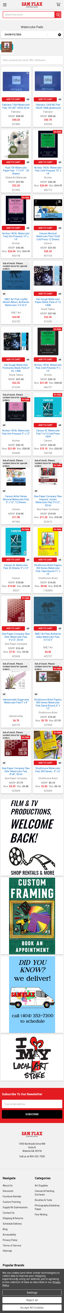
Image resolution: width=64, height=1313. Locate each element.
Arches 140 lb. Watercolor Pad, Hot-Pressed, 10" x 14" (16, 236)
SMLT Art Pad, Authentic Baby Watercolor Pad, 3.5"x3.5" (48, 636)
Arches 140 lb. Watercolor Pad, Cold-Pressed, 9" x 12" (48, 368)
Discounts (8, 1191)
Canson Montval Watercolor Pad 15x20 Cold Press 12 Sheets (48, 236)
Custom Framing (12, 1202)
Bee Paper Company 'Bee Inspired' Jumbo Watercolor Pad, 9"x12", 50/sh (48, 501)
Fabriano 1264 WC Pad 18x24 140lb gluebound (48, 106)
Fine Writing (41, 1214)
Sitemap (7, 1250)
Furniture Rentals (12, 1196)
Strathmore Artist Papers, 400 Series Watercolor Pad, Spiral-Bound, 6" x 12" (48, 704)
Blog (5, 1229)
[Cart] (59, 4)
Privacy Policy (10, 1240)
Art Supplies (41, 1185)
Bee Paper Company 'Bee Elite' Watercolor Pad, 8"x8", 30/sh (16, 771)
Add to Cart (13, 99)
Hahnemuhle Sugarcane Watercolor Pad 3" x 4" (16, 701)
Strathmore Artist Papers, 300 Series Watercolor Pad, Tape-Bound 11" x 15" (48, 570)
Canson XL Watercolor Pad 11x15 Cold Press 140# (48, 433)
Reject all (32, 1300)
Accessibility (9, 1234)
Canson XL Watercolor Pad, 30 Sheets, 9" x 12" (16, 567)
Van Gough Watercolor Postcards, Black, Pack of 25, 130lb (16, 368)
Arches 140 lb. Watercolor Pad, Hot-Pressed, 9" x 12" (16, 432)
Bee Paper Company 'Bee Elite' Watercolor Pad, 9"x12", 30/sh (16, 636)
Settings (32, 1292)
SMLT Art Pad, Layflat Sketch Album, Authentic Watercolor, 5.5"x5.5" (16, 302)
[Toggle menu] (4, 4)
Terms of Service (12, 1245)
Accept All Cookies (32, 1307)
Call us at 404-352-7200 (32, 1156)
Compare (28, 99)
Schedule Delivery (12, 1223)
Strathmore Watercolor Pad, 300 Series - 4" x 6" (48, 770)
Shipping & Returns (13, 1218)
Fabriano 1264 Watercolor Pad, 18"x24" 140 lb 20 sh (16, 106)
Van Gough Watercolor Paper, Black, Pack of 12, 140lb (48, 302)
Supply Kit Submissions (15, 1207)
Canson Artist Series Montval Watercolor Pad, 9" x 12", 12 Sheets (16, 499)
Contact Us (9, 1212)
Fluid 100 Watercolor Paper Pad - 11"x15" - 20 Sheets (16, 170)
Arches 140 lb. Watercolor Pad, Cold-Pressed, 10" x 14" (48, 170)
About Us (8, 1185)
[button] (59, 34)
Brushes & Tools (43, 1200)
